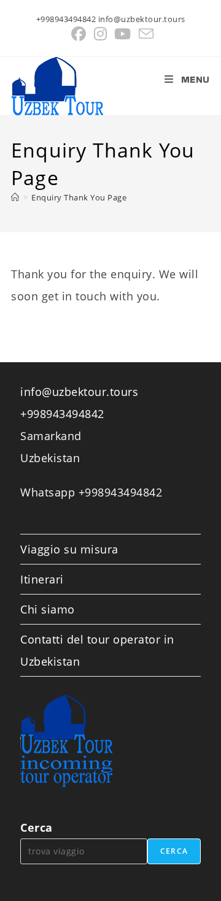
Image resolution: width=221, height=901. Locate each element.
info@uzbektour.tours (79, 391)
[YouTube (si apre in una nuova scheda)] (122, 33)
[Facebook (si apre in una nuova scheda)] (79, 33)
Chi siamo (47, 609)
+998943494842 (62, 413)
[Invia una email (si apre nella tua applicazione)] (144, 33)
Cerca (36, 827)
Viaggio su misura (69, 549)
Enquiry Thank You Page (78, 197)
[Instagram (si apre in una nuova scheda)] (100, 33)
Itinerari (42, 579)
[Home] (15, 197)
